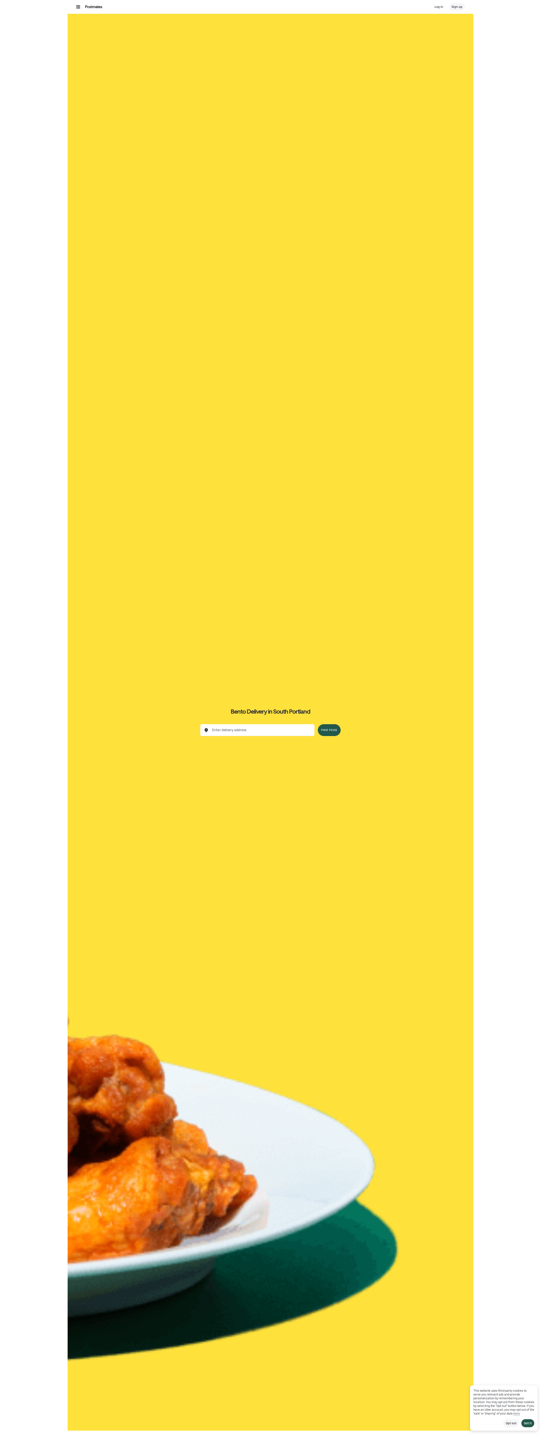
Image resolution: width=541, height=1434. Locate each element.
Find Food (329, 730)
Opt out (511, 1423)
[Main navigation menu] (78, 7)
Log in (438, 6)
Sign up (457, 6)
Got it (528, 1423)
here (516, 1413)
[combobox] (260, 730)
